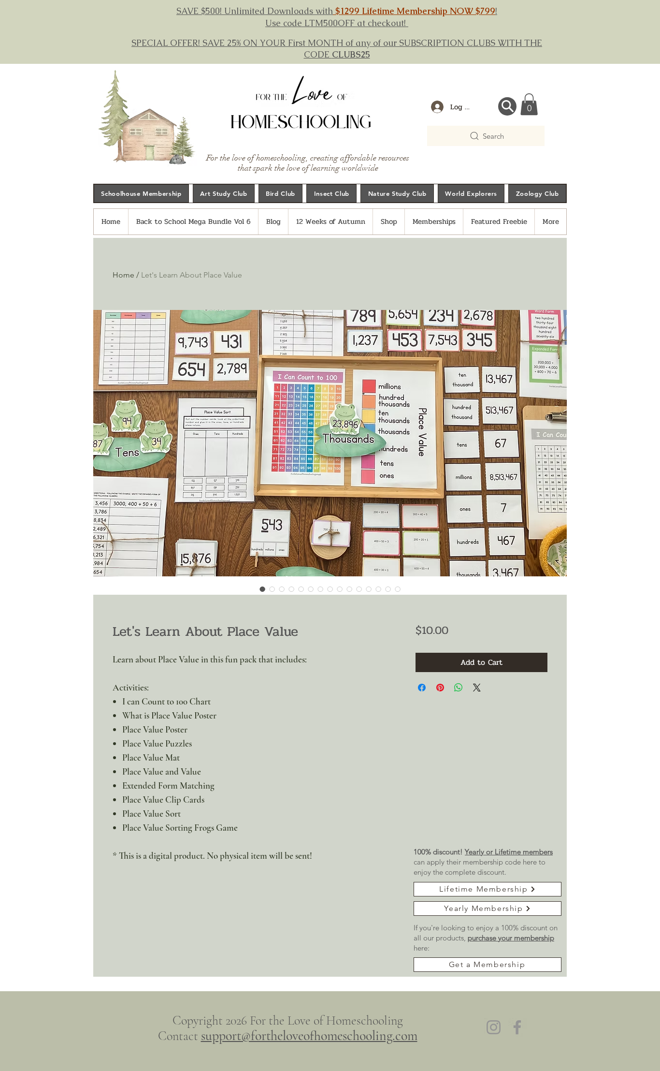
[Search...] (507, 106)
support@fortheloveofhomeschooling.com (309, 1035)
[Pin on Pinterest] (440, 687)
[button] (529, 104)
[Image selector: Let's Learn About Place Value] (262, 589)
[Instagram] (493, 1027)
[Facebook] (517, 1027)
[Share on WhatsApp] (458, 687)
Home (123, 274)
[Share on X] (477, 687)
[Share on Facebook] (422, 687)
